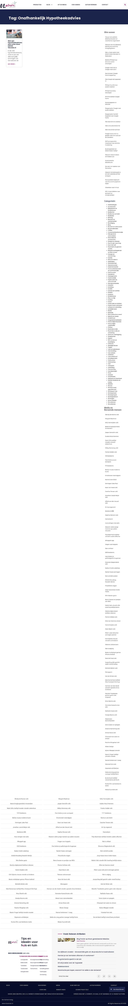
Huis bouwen (112, 272)
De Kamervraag (7, 1000)
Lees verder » (11, 64)
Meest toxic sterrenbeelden (64, 898)
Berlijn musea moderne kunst (21, 818)
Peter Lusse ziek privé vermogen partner (106, 870)
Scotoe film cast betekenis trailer (21, 922)
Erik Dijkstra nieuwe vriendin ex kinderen (21, 874)
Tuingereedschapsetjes (33, 965)
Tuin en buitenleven (114, 349)
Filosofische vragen (111, 585)
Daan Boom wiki (110, 629)
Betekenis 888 (109, 511)
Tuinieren (111, 355)
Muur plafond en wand (115, 314)
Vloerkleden (111, 376)
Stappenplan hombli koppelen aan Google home (111, 115)
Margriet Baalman (110, 418)
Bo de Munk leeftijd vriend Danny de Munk (106, 917)
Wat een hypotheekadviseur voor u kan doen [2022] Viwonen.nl (15, 44)
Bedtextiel (111, 216)
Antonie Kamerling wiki (112, 728)
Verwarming (112, 369)
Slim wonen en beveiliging (112, 341)
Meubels (110, 313)
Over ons (43, 990)
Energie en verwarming (111, 255)
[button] (125, 4)
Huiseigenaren (112, 276)
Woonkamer (112, 402)
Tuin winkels (111, 353)
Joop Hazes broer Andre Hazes (106, 856)
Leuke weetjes (75, 985)
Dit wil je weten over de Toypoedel (70, 963)
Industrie (110, 285)
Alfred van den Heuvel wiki (64, 827)
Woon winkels (112, 400)
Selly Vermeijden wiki (111, 422)
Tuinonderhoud (112, 356)
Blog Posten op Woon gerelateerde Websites (93, 939)
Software (110, 344)
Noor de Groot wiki (110, 658)
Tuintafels (23, 965)
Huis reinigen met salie (112, 523)
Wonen (110, 386)
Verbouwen (111, 360)
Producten (37, 4)
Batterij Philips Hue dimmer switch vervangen (111, 61)
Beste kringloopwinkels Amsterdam (21, 803)
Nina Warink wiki (110, 701)
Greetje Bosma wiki (111, 715)
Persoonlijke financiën (114, 322)
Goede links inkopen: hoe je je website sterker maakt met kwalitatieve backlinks (35, 994)
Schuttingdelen (42, 968)
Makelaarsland (63, 966)
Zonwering (42, 974)
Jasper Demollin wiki (111, 432)
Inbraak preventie (113, 283)
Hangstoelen (23, 971)
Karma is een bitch (111, 479)
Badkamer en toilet (114, 214)
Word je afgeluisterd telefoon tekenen (21, 865)
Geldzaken (111, 261)
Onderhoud (111, 318)
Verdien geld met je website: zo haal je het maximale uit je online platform (99, 994)
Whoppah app (109, 540)
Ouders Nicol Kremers (112, 436)
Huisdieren (111, 274)
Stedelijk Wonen (113, 345)
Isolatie (110, 289)
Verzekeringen (112, 371)
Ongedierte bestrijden (115, 320)
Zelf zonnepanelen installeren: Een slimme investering (112, 143)
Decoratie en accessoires (112, 238)
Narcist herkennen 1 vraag (113, 760)
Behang (110, 217)
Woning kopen (112, 395)
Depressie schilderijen (112, 768)
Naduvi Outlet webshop (112, 568)
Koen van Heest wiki (111, 487)
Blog (48, 4)
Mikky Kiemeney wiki (111, 448)
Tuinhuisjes (42, 971)
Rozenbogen (42, 962)
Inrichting (110, 287)
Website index (60, 990)
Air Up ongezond (110, 507)
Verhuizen (111, 365)
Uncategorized (112, 358)
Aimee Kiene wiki (110, 732)
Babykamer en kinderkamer (112, 209)
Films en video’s (113, 259)
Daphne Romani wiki (111, 515)
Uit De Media (62, 4)
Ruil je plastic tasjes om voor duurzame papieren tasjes (112, 181)
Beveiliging (111, 223)
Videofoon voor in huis (112, 187)
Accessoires (112, 207)
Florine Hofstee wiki (111, 617)
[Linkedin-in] (109, 976)
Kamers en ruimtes (113, 291)
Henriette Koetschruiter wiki (64, 893)
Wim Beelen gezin (111, 595)
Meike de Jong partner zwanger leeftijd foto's (64, 917)
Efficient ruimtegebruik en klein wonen (115, 251)
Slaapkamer (112, 336)
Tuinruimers (33, 968)
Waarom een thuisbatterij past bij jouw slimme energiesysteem (113, 46)
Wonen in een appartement (112, 388)
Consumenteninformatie (115, 232)
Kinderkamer (112, 296)
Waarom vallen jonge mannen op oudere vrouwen (111, 528)
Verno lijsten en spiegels (112, 724)
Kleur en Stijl (111, 298)
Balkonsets (23, 962)
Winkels (110, 384)
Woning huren (112, 393)
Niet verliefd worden (111, 576)
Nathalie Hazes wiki (111, 711)
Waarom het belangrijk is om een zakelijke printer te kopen (113, 174)
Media (110, 311)
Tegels (110, 347)
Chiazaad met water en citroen (106, 903)
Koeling (110, 300)
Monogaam (108, 672)
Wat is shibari (109, 548)
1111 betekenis (109, 465)
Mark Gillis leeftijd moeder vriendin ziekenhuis (110, 442)
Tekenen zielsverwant (111, 644)
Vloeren (110, 375)
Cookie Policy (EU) (82, 990)
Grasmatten (42, 965)
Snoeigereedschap (33, 959)
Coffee (110, 230)
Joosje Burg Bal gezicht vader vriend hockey (106, 879)
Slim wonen (42, 985)
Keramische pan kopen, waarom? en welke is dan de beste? (79, 970)
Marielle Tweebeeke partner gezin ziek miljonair (111, 695)
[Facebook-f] (99, 976)
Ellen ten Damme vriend (112, 621)
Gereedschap (112, 263)
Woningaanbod (113, 397)
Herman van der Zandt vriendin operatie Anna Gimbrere (112, 687)
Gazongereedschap (33, 962)
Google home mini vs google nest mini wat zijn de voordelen (113, 135)
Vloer (109, 373)
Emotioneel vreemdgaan (113, 475)
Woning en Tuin (112, 391)
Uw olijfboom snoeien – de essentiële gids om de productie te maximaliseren (86, 952)
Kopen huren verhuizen (115, 305)
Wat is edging (109, 648)
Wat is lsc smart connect (112, 129)
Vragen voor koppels (111, 544)
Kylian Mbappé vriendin (112, 750)
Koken (110, 302)
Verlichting (111, 367)
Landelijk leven (112, 309)
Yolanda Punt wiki (110, 764)
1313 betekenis (109, 456)
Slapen (110, 338)
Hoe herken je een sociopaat (64, 813)
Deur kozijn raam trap (114, 243)
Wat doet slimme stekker (112, 121)
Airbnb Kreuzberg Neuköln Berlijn (21, 856)
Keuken (110, 292)
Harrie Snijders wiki (111, 625)
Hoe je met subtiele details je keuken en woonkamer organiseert (112, 38)
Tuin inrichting (112, 351)
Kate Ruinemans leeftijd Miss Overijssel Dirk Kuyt (21, 889)
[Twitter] (104, 976)
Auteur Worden (91, 4)
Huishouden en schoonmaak (112, 281)
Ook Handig (76, 4)
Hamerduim (109, 519)
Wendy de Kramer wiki (112, 414)
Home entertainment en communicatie (114, 270)
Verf (109, 364)
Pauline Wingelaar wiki (112, 742)
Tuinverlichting (42, 959)
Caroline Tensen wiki (111, 491)
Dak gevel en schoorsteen (112, 235)
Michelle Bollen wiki (111, 668)
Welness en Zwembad (115, 378)
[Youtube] (115, 976)
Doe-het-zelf (112, 245)
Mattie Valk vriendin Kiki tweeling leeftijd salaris (106, 860)
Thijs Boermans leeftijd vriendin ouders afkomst (106, 837)
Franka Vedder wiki (111, 452)
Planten (110, 327)
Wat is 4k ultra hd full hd (112, 125)
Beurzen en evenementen (112, 220)
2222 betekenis (109, 552)
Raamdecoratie (113, 329)
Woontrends (112, 404)
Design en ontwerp (113, 241)
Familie (110, 258)
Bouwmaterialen (113, 228)
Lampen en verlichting (114, 307)
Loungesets (23, 959)
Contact (105, 4)
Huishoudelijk (112, 278)
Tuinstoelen (23, 968)
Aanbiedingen (112, 205)
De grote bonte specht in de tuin (69, 959)
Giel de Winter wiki (111, 676)
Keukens (110, 294)
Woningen (111, 398)
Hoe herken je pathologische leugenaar (64, 846)
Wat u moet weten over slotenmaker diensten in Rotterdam (112, 54)
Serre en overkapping (114, 334)
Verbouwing (111, 362)
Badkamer (111, 212)
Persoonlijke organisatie (111, 324)
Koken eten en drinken (115, 303)
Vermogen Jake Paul (111, 483)
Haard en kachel (113, 267)
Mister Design (109, 746)
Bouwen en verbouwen (115, 227)
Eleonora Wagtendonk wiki (106, 846)
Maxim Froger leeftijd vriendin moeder (21, 912)
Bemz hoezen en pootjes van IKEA (64, 860)
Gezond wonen (112, 265)
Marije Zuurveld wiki (111, 789)
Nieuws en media (113, 316)
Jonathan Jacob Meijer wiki (21, 827)
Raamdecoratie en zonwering (114, 332)
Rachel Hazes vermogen (112, 572)
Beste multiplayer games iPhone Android (21, 879)
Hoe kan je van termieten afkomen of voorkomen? (76, 956)
